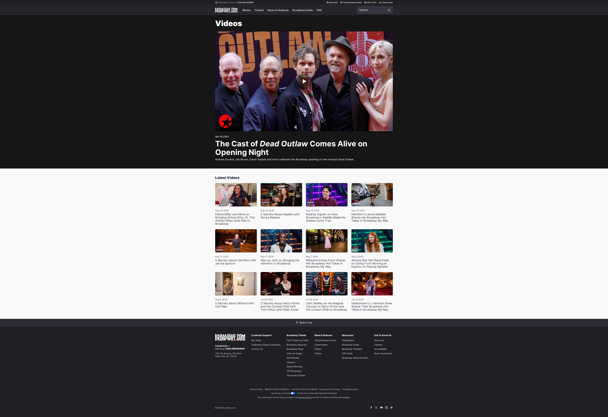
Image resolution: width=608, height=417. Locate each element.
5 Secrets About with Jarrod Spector (235, 262)
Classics (291, 362)
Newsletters (348, 340)
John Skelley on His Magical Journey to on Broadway (326, 306)
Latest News (320, 344)
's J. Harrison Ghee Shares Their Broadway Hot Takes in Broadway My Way (371, 306)
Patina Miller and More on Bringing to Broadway (235, 219)
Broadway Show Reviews (355, 357)
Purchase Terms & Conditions (304, 389)
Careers (378, 344)
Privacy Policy (256, 389)
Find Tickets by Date (297, 340)
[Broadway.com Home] (226, 10)
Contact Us (221, 345)
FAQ (319, 10)
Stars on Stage (294, 353)
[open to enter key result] (389, 10)
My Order (333, 2)
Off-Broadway (294, 371)
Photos (318, 353)
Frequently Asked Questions (265, 344)
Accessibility (380, 349)
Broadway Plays (295, 349)
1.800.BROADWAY (236, 2)
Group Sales (387, 2)
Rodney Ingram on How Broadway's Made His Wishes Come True (325, 217)
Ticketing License (350, 389)
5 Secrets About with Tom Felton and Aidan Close (280, 306)
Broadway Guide (302, 10)
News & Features (278, 10)
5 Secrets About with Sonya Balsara (280, 216)
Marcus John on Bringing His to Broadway (280, 262)
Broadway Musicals (297, 344)
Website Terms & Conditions (277, 389)
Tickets (259, 10)
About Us (379, 340)
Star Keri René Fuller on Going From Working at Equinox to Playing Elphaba (370, 263)
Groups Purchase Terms (329, 389)
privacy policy (305, 397)
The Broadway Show (352, 2)
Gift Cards (372, 2)
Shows (246, 10)
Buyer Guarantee (383, 353)
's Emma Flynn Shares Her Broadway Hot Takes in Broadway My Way (325, 263)
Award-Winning (294, 366)
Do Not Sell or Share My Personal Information (317, 393)
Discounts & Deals (296, 375)
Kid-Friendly (293, 357)
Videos (317, 349)
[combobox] (375, 10)
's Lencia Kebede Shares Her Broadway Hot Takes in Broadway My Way (369, 217)
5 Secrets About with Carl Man (234, 305)
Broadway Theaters (352, 349)
